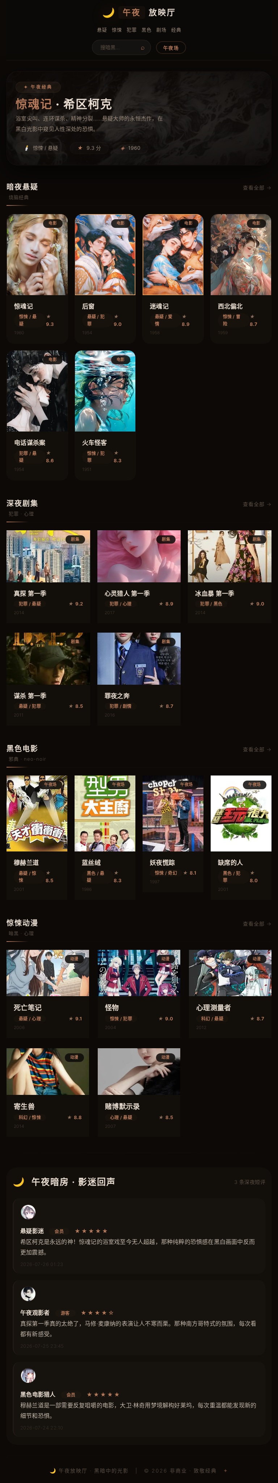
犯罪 (131, 30)
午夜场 (171, 48)
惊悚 (117, 30)
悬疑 (102, 30)
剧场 (161, 30)
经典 (176, 30)
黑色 (146, 30)
